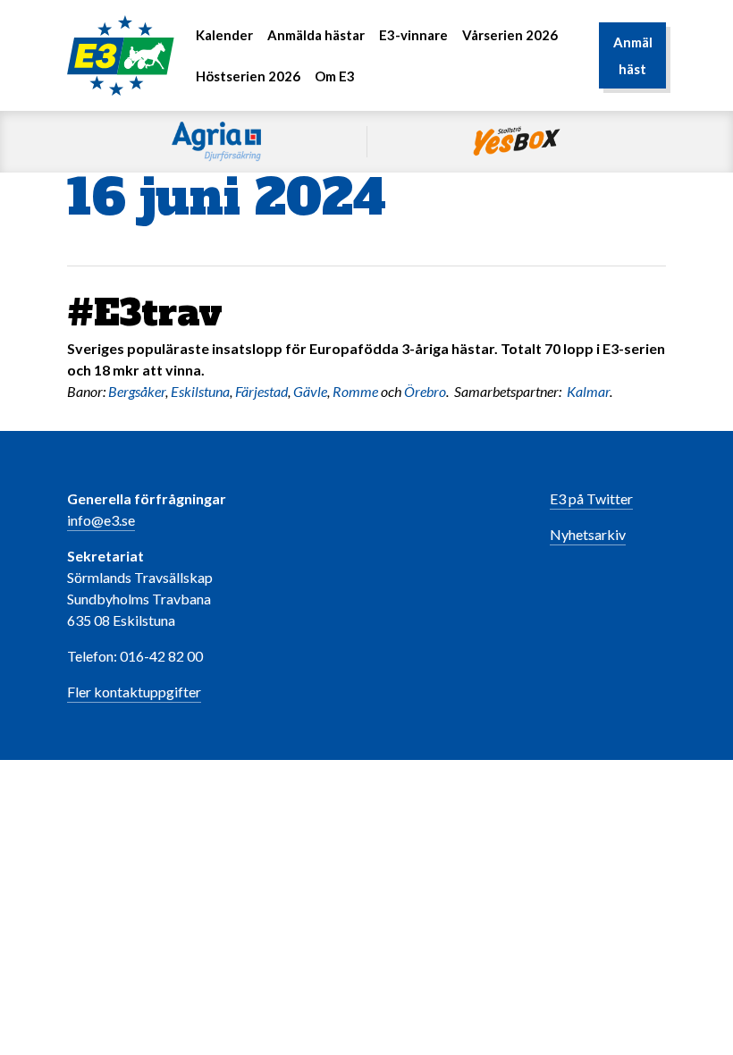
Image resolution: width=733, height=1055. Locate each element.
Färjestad (261, 391)
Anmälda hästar (316, 35)
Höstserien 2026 (248, 76)
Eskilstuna (200, 391)
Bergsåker (136, 391)
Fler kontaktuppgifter (134, 691)
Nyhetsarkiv (588, 534)
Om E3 (335, 76)
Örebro (425, 391)
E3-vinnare (413, 35)
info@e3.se (101, 519)
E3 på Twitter (591, 498)
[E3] (120, 53)
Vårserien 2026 (510, 35)
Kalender (224, 35)
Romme (355, 391)
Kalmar (588, 391)
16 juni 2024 (226, 198)
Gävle (310, 391)
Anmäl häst (633, 55)
